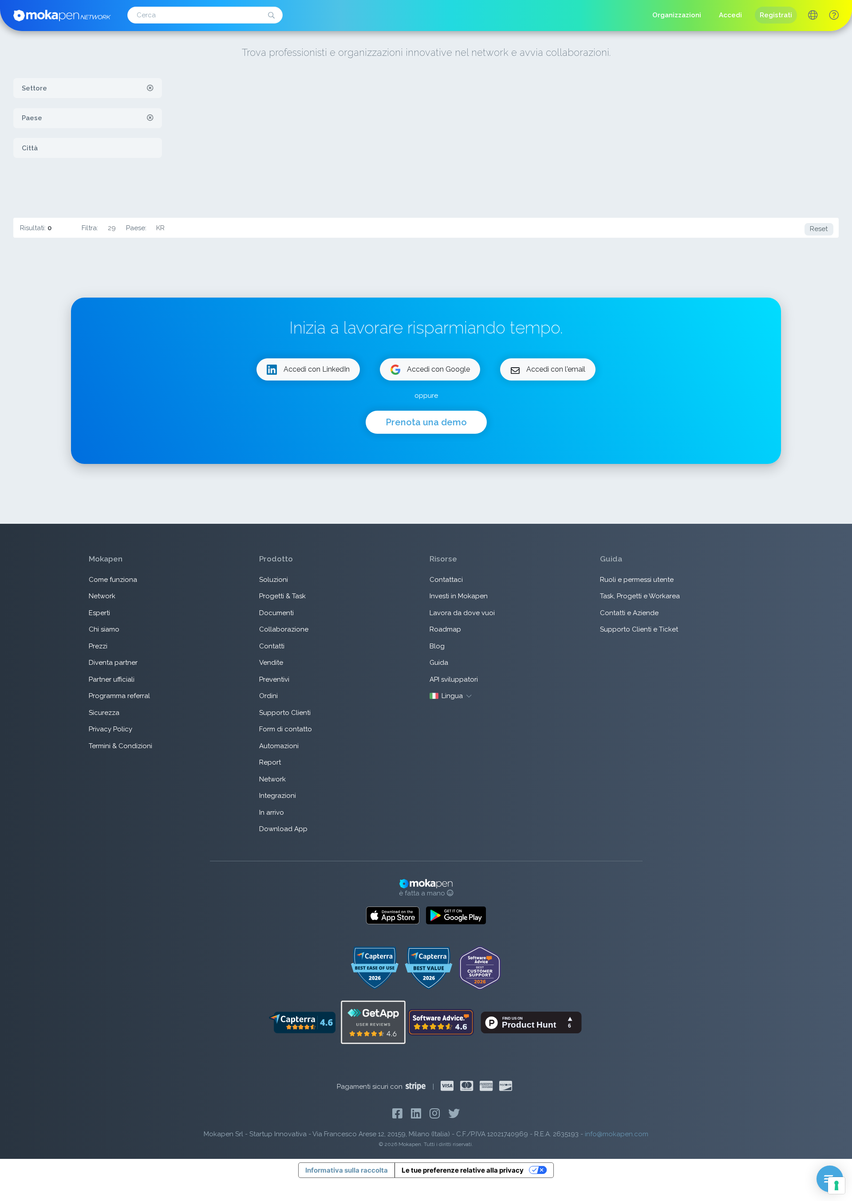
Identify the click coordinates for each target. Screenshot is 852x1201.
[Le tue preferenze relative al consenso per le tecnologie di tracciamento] (836, 1185)
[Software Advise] (441, 1022)
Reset (819, 229)
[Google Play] (456, 915)
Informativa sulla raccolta (346, 1170)
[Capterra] (302, 1022)
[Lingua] (812, 16)
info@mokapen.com (616, 1134)
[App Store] (392, 915)
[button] (833, 15)
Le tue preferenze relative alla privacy (463, 1170)
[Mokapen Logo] (62, 15)
